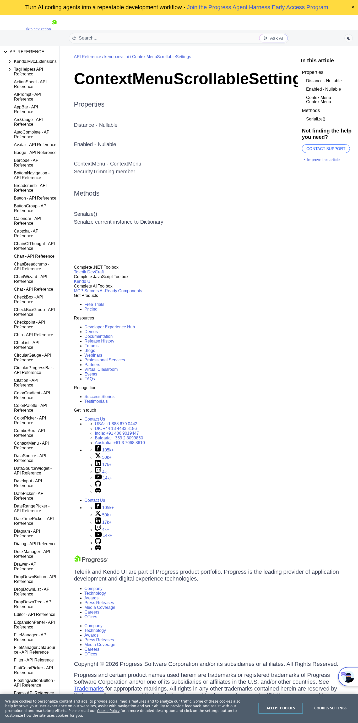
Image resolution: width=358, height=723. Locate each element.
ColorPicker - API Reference (30, 420)
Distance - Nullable (95, 125)
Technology (95, 593)
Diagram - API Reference (27, 533)
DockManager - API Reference (32, 554)
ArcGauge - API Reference (28, 121)
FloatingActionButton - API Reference (34, 682)
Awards (91, 598)
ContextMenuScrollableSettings (161, 56)
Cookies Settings (330, 708)
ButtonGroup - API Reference (30, 208)
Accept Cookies (281, 708)
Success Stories (99, 396)
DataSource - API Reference (30, 458)
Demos (91, 331)
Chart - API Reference (34, 256)
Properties (89, 104)
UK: (116, 428)
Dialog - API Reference (35, 544)
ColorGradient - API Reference (32, 395)
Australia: (120, 442)
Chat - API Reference (33, 289)
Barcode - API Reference (27, 162)
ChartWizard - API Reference (30, 279)
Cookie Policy (108, 710)
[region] (179, 708)
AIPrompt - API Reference (27, 96)
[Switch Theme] (348, 38)
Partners (92, 364)
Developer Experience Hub (109, 327)
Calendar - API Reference (27, 220)
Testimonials (96, 401)
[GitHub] (98, 485)
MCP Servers (86, 291)
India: (117, 433)
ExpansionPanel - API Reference (34, 624)
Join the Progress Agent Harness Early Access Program (257, 7)
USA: (116, 424)
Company (93, 588)
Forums (91, 346)
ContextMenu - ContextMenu (319, 99)
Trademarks (89, 688)
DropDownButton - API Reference (35, 579)
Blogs (89, 350)
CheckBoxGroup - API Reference (34, 312)
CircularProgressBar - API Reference (34, 370)
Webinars (93, 355)
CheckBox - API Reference (28, 299)
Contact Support (325, 148)
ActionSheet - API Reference (30, 84)
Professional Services (104, 360)
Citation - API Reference (26, 382)
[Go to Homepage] (54, 29)
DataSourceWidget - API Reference (33, 470)
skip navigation (38, 29)
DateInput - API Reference (28, 483)
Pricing (90, 309)
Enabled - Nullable (95, 144)
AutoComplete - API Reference (32, 134)
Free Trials (94, 304)
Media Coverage (99, 607)
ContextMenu (125, 164)
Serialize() (85, 214)
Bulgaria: (119, 438)
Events (90, 374)
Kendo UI (82, 281)
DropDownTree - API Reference (33, 604)
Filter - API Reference (34, 660)
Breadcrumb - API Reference (30, 187)
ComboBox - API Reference (29, 433)
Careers (91, 612)
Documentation (98, 336)
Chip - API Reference (33, 335)
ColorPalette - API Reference (30, 407)
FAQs (89, 379)
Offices (90, 617)
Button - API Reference (35, 198)
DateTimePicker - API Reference (34, 521)
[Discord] (98, 491)
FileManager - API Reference (30, 637)
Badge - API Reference (35, 152)
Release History (99, 341)
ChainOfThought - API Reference (34, 246)
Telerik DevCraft (89, 272)
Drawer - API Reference (25, 566)
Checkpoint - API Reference (29, 324)
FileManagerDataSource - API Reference (34, 649)
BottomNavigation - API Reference (32, 175)
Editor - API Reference (34, 614)
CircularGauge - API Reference (32, 357)
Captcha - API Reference (27, 233)
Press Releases (99, 602)
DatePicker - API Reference (29, 495)
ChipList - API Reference (26, 345)
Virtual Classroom (101, 369)
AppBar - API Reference (26, 109)
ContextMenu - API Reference (31, 445)
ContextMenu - (92, 164)
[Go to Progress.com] (91, 562)
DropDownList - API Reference (32, 591)
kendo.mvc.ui (116, 56)
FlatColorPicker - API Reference (33, 670)
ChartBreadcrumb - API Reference (31, 266)
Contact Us (94, 419)
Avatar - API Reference (35, 144)
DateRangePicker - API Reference (32, 508)
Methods (87, 193)
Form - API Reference (34, 693)
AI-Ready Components (121, 291)
